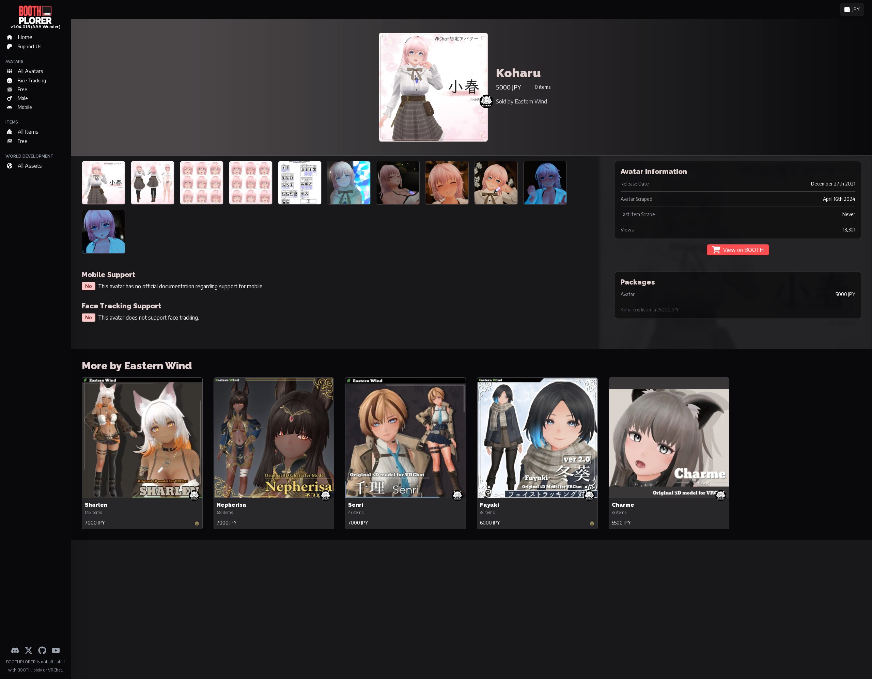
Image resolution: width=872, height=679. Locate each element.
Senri (355, 505)
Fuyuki (489, 505)
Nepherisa (231, 505)
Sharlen (96, 505)
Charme (623, 505)
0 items (542, 87)
